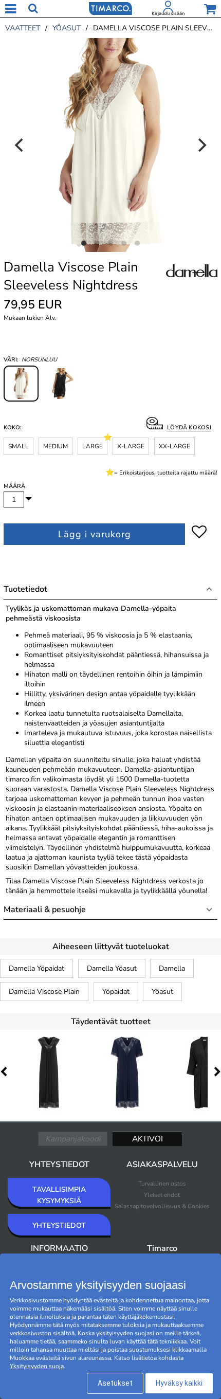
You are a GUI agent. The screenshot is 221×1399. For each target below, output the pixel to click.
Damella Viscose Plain (44, 991)
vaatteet (22, 28)
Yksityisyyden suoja (37, 1366)
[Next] (201, 145)
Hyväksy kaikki (179, 1383)
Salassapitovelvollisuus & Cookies (162, 1206)
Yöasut (162, 991)
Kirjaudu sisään (168, 13)
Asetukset (115, 1383)
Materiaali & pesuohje (45, 909)
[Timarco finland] (110, 7)
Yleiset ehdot (162, 1195)
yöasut (66, 28)
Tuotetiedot (25, 589)
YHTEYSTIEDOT (59, 1225)
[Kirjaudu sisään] (168, 8)
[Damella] (191, 282)
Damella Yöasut (112, 968)
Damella (172, 968)
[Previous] (20, 145)
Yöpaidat (116, 991)
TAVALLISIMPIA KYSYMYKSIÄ (59, 1195)
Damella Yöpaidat (36, 968)
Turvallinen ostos (162, 1183)
